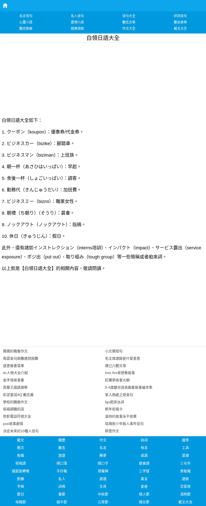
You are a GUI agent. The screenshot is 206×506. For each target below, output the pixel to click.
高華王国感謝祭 (15, 387)
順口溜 (62, 463)
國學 (185, 440)
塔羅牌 (103, 471)
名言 (103, 448)
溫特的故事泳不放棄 (121, 416)
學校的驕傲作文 (15, 402)
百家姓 (185, 486)
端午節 (62, 502)
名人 (61, 479)
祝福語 (20, 463)
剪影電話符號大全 (17, 416)
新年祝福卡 (114, 409)
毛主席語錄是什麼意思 (122, 358)
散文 (20, 448)
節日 (20, 494)
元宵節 (103, 502)
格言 (144, 448)
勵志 (61, 448)
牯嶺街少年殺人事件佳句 (124, 424)
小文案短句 (114, 351)
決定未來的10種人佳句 (21, 431)
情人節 (144, 494)
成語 (144, 455)
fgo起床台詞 (114, 402)
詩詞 (144, 440)
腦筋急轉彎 (20, 471)
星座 (144, 486)
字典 (20, 486)
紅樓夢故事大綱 (117, 380)
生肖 (103, 486)
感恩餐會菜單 (13, 366)
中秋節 (103, 494)
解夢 (103, 455)
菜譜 (185, 455)
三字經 (144, 471)
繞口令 (103, 463)
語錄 (185, 479)
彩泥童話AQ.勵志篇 (18, 395)
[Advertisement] (103, 78)
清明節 (185, 494)
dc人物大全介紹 (15, 373)
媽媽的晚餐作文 (15, 351)
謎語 (61, 455)
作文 (103, 440)
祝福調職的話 (13, 409)
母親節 (20, 502)
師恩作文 (112, 431)
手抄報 (62, 471)
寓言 (144, 479)
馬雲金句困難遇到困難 (20, 358)
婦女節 (144, 502)
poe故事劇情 (13, 424)
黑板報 (185, 471)
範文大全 (185, 502)
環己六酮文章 (115, 366)
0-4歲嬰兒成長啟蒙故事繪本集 (128, 387)
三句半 (185, 463)
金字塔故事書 (13, 380)
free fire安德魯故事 (120, 373)
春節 (61, 494)
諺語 (103, 479)
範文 (20, 440)
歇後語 (144, 463)
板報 (20, 455)
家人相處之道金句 (119, 395)
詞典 (61, 486)
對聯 (20, 479)
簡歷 (61, 440)
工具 (185, 448)
